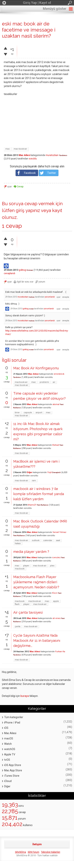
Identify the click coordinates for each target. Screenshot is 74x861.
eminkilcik (59, 374)
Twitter (51, 172)
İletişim (37, 844)
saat (58, 540)
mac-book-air (20, 149)
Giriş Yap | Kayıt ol (37, 3)
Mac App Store (13, 770)
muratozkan (52, 155)
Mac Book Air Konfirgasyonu (36, 368)
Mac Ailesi (24, 155)
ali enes (57, 618)
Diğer (29, 472)
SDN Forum (33, 852)
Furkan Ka (60, 651)
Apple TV (9, 754)
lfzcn (54, 593)
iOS (6, 727)
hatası (18, 543)
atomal (56, 404)
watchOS (9, 749)
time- (17, 412)
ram (34, 480)
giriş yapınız (28, 210)
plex (52, 565)
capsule (28, 412)
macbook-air (21, 382)
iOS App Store (12, 765)
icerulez (56, 557)
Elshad (55, 445)
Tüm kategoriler (13, 717)
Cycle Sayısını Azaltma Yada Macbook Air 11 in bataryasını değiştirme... (36, 640)
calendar (47, 540)
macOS (8, 738)
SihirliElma (20, 852)
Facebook (30, 172)
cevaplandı (9, 273)
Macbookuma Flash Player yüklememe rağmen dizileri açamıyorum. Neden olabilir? (36, 582)
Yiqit (49, 472)
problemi (44, 382)
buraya (24, 695)
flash (17, 604)
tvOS (7, 759)
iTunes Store (11, 775)
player (26, 565)
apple (56, 601)
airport (39, 412)
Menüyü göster (54, 9)
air (54, 382)
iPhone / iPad (12, 722)
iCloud (8, 781)
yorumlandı (50, 297)
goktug (22, 270)
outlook (35, 540)
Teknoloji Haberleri (50, 852)
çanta (17, 626)
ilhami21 (32, 505)
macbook (19, 568)
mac (7, 149)
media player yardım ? (31, 552)
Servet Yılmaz (59, 532)
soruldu (33, 158)
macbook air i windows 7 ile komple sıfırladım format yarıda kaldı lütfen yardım (38, 494)
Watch (8, 743)
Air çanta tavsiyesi (28, 612)
